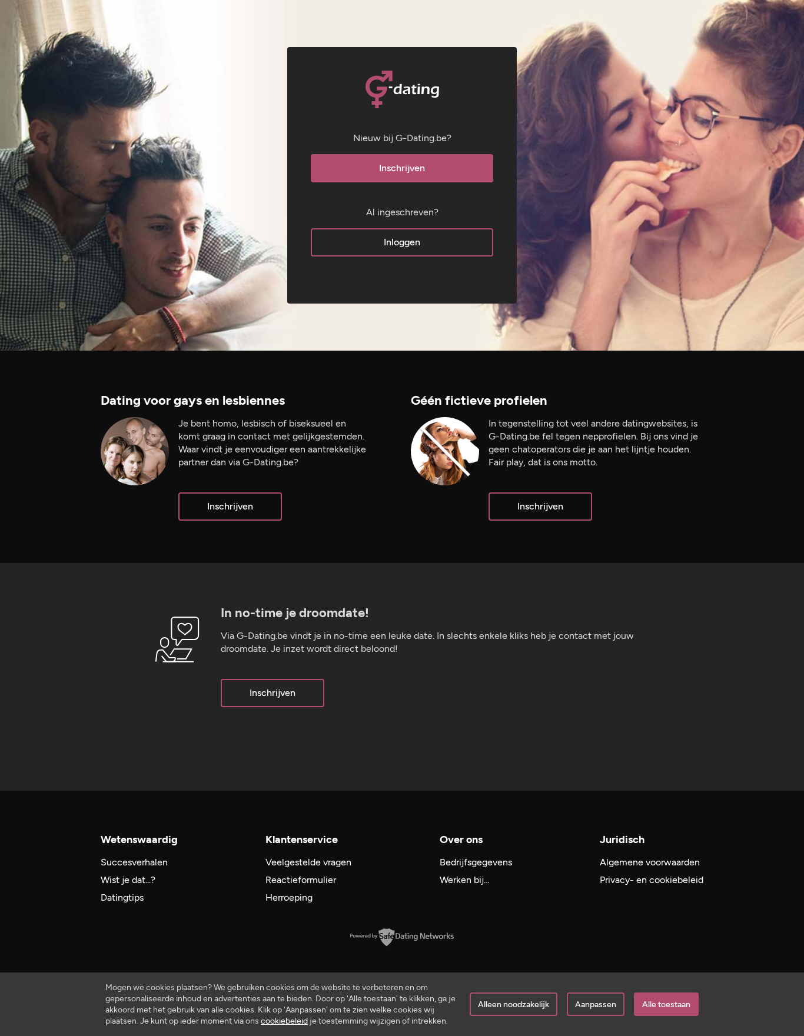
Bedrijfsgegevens (476, 862)
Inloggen (402, 242)
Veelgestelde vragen (308, 862)
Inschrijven (402, 168)
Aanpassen (595, 1005)
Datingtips (122, 897)
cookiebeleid (284, 1021)
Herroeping (289, 897)
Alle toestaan (666, 1005)
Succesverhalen (134, 862)
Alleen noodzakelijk (513, 1005)
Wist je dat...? (128, 879)
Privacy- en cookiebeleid (651, 879)
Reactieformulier (300, 879)
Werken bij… (465, 879)
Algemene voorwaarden (650, 862)
